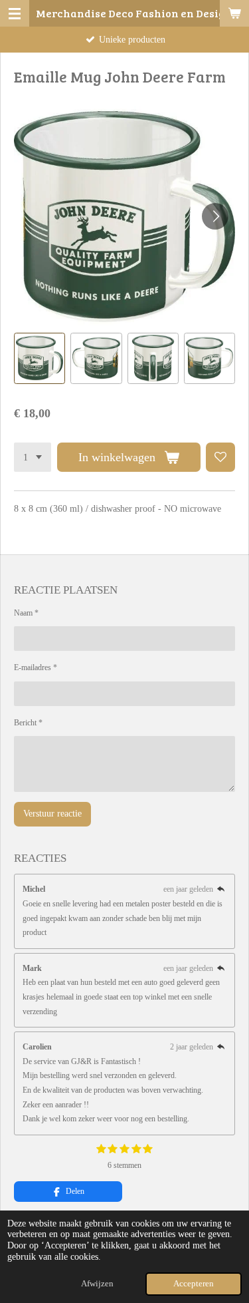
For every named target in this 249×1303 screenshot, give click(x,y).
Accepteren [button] (193, 1283)
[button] (39, 358)
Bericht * (28, 722)
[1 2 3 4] (32, 457)
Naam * (26, 613)
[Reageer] (220, 889)
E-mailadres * (35, 667)
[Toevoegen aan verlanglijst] (220, 457)
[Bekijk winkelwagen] (234, 13)
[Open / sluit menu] (14, 13)
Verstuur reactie (52, 814)
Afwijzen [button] (97, 1283)
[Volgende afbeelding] (215, 216)
